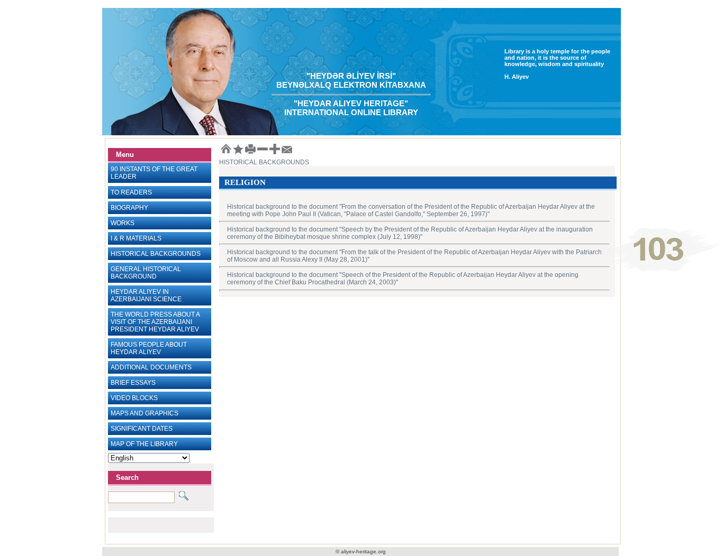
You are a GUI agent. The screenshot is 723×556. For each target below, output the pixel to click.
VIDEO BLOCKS (134, 398)
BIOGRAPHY (129, 207)
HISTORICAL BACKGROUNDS (156, 253)
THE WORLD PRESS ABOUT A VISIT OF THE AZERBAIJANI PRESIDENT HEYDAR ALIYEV (155, 322)
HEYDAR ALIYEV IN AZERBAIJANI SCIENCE (146, 295)
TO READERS (131, 192)
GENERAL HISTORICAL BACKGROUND (146, 272)
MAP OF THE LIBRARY (144, 444)
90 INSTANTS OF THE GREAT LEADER (154, 172)
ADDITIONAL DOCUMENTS (151, 367)
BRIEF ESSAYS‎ (133, 382)
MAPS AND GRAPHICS (144, 413)
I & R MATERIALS (136, 238)
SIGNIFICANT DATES (142, 428)
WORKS (122, 223)
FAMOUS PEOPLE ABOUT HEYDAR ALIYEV (149, 348)
